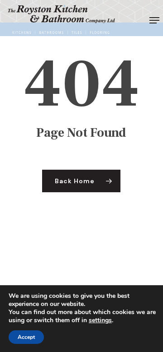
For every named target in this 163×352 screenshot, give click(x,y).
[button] (154, 20)
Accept (26, 337)
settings (100, 320)
